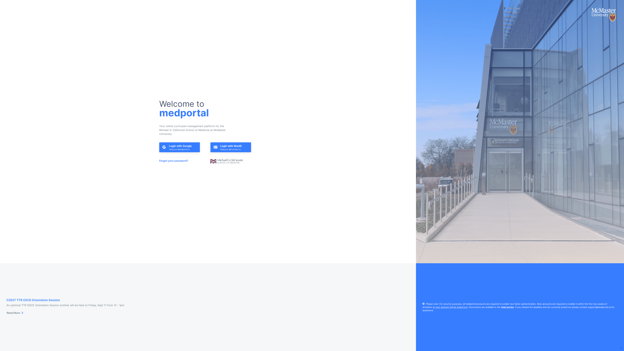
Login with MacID (231, 146)
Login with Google (180, 146)
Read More (13, 312)
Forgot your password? (173, 160)
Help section (507, 307)
